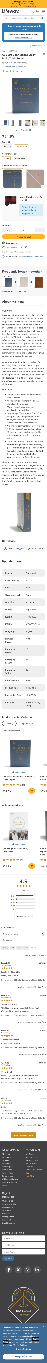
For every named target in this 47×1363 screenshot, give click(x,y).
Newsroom (6, 1163)
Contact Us (6, 1157)
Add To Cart (25, 236)
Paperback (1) (27, 723)
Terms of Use (7, 1176)
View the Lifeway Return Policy (31, 256)
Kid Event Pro (7, 1207)
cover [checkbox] (19, 947)
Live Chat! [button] (30, 1175)
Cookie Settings (23, 1349)
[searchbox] (21, 933)
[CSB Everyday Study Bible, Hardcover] (19, 826)
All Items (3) (9, 723)
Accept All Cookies (23, 1356)
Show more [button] (34, 947)
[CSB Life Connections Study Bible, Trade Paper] (19, 754)
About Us (6, 1154)
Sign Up (8, 1258)
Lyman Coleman (12, 62)
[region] (23, 896)
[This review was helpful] (39, 987)
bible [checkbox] (26, 947)
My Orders (30, 1154)
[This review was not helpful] (43, 987)
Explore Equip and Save (23, 37)
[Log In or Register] (32, 11)
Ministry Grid (7, 1201)
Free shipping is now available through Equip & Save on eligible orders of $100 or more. (23, 4)
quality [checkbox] (5, 947)
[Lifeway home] (10, 11)
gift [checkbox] (12, 947)
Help (28, 1172)
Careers (5, 1160)
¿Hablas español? (37, 45)
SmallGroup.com (9, 1223)
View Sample (22, 129)
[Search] (41, 18)
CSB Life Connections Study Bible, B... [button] (29, 980)
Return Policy (31, 1163)
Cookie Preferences (34, 1169)
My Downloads (32, 1157)
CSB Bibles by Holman (11, 66)
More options (20, 772)
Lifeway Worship (9, 1204)
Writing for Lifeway (10, 1179)
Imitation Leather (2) (13, 730)
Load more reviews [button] (23, 1135)
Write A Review (23, 916)
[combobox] (23, 18)
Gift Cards (30, 1166)
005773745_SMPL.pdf (17, 548)
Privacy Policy (8, 1172)
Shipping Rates (32, 1160)
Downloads (6, 1210)
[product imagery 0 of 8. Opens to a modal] (23, 96)
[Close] (44, 1326)
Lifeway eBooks (8, 1219)
